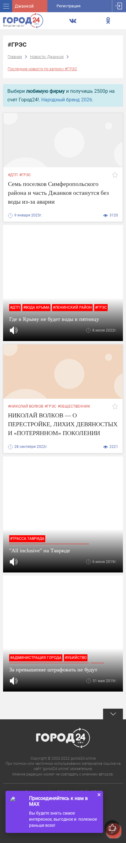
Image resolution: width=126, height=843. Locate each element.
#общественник (74, 406)
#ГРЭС (25, 175)
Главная (15, 56)
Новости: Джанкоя (47, 56)
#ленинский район (72, 307)
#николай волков (25, 406)
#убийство (76, 658)
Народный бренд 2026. (67, 100)
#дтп (13, 175)
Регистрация (68, 6)
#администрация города (35, 658)
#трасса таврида (27, 538)
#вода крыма (36, 307)
